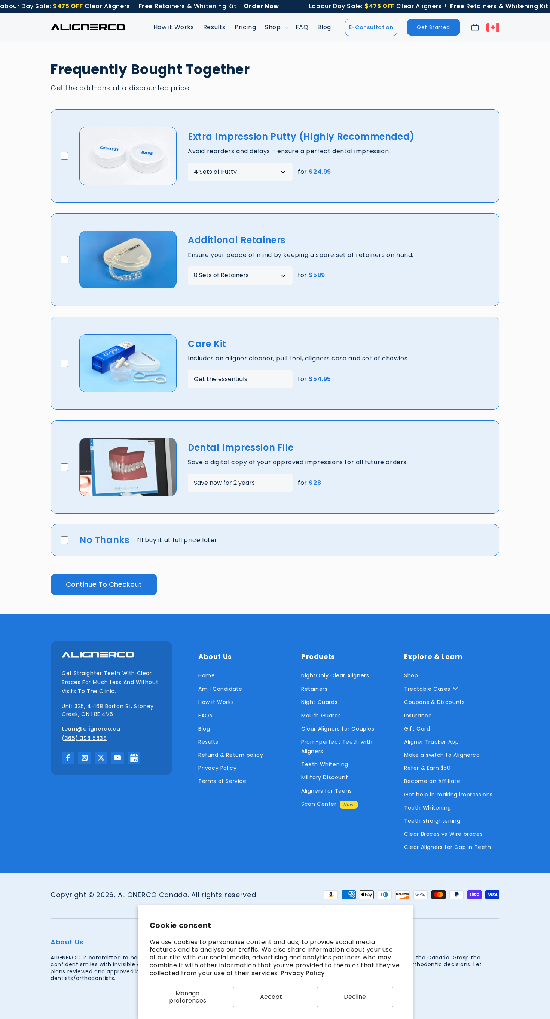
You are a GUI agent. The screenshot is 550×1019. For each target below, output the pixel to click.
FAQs (205, 715)
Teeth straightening (432, 821)
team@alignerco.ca (91, 728)
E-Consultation (371, 27)
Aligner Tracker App (431, 742)
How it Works (216, 702)
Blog (204, 728)
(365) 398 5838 (84, 738)
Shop (411, 675)
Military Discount (324, 777)
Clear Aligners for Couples (338, 728)
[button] (275, 27)
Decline (355, 996)
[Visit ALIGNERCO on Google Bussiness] (134, 758)
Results (208, 742)
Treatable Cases (427, 689)
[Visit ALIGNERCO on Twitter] (101, 758)
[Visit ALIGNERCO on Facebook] (68, 758)
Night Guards (319, 702)
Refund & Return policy (230, 755)
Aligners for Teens (326, 791)
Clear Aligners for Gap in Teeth (447, 847)
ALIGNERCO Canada (153, 894)
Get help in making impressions (448, 794)
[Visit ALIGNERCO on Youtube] (117, 758)
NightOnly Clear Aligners (335, 675)
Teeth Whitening (324, 764)
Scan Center (319, 804)
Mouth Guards (321, 715)
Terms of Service (222, 781)
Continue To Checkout (104, 584)
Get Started (433, 27)
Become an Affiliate (432, 781)
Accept (271, 996)
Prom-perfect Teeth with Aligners (337, 746)
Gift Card (417, 728)
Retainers (314, 689)
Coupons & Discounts (434, 702)
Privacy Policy (302, 973)
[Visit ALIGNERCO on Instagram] (84, 758)
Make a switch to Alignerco (442, 755)
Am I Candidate (220, 689)
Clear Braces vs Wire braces (443, 834)
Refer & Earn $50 (427, 768)
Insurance (418, 715)
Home (206, 675)
